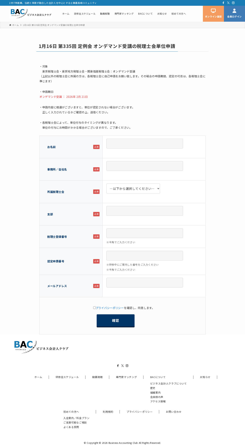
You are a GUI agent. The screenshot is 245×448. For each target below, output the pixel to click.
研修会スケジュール (67, 377)
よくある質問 (71, 427)
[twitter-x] (228, 3)
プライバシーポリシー (110, 308)
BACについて (158, 377)
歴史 (152, 388)
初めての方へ (71, 411)
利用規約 (108, 411)
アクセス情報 (158, 401)
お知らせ (205, 377)
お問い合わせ (174, 411)
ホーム (38, 377)
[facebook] (223, 3)
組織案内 (155, 392)
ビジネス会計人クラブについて (168, 383)
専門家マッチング (126, 377)
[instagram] (233, 3)
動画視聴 (97, 377)
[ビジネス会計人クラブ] (30, 13)
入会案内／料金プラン (76, 418)
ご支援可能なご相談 (75, 422)
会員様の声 (156, 397)
